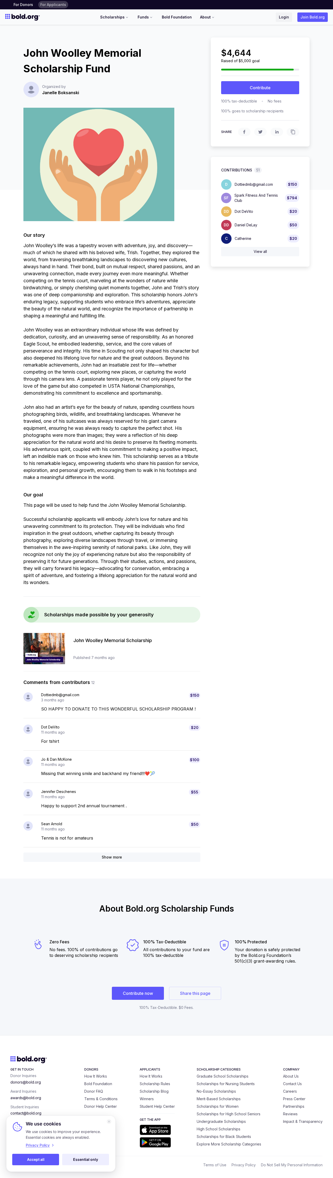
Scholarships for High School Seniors (228, 1114)
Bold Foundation (177, 17)
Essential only (85, 1159)
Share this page (195, 993)
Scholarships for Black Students (224, 1136)
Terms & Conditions (101, 1099)
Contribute (260, 87)
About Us (291, 1076)
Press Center (294, 1099)
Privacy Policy (244, 1165)
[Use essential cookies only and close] (109, 1121)
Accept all (35, 1159)
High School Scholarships (218, 1129)
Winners (147, 1099)
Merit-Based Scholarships (219, 1099)
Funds (143, 17)
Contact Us (292, 1083)
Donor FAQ (93, 1091)
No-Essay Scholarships (216, 1091)
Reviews (290, 1114)
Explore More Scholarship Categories (229, 1144)
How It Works (95, 1076)
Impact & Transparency (303, 1121)
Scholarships (112, 17)
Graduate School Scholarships (222, 1076)
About (205, 17)
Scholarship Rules (155, 1083)
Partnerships (293, 1106)
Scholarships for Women (218, 1106)
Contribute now (138, 993)
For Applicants (53, 4)
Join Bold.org (312, 17)
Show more (112, 857)
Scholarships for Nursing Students (226, 1083)
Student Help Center (157, 1106)
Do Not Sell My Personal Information (292, 1165)
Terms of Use (214, 1165)
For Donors (23, 4)
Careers (290, 1091)
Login (284, 17)
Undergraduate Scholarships (221, 1121)
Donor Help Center (100, 1106)
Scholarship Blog (154, 1091)
